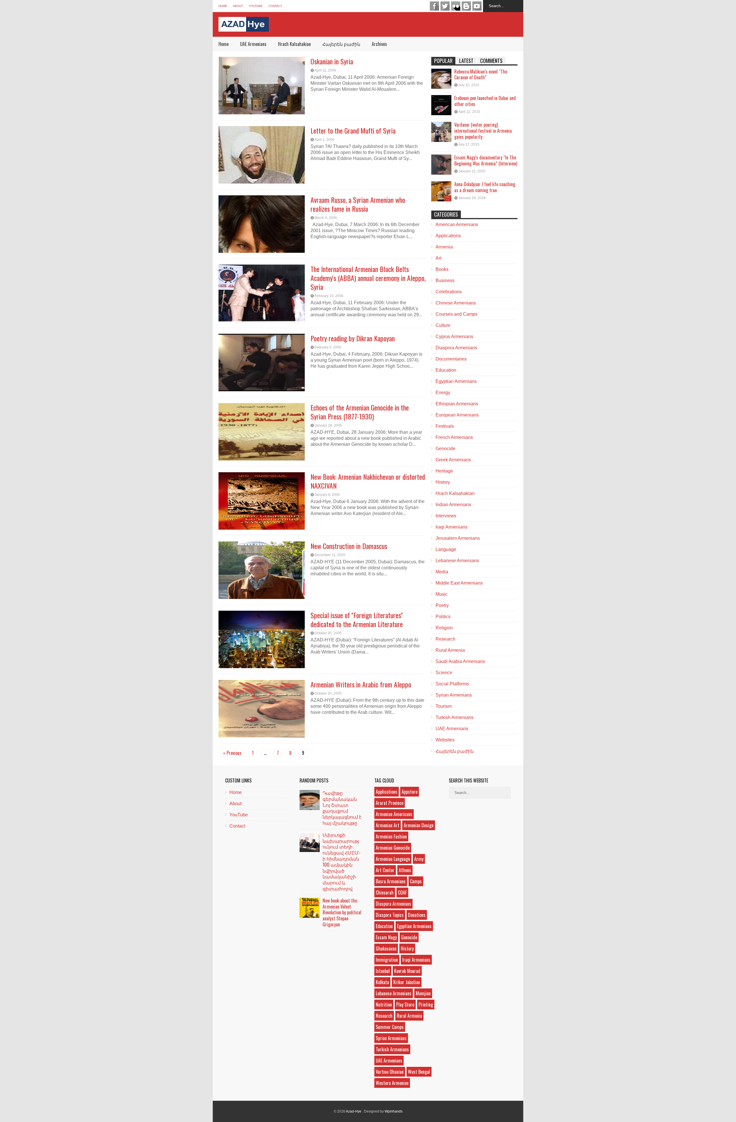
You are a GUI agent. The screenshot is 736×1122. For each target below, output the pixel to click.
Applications (448, 235)
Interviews (446, 515)
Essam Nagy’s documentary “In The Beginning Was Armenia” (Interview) (485, 160)
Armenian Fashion (391, 836)
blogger (466, 6)
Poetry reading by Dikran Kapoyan (352, 338)
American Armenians (457, 224)
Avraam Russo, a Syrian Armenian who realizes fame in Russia (357, 204)
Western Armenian (392, 1082)
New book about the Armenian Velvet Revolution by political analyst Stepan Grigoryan (342, 912)
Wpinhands (393, 1111)
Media (442, 571)
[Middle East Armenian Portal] (243, 27)
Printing (426, 1004)
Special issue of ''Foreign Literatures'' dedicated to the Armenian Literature (356, 619)
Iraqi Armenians (451, 527)
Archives (379, 44)
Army (418, 858)
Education (446, 370)
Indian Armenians (453, 504)
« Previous (232, 752)
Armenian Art (387, 825)
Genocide (445, 448)
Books (442, 269)
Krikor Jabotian (406, 982)
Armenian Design (419, 825)
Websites (445, 739)
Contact (275, 5)
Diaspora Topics (390, 914)
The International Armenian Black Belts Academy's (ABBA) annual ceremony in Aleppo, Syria (367, 278)
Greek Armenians (453, 459)
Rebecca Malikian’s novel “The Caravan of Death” (480, 74)
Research (445, 639)
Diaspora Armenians (456, 347)
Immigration (387, 959)
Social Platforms (452, 683)
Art (438, 258)
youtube (477, 6)
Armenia (444, 246)
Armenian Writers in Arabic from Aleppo (360, 684)
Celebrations (449, 291)
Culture (443, 325)
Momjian (423, 993)
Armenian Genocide (393, 847)
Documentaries (451, 358)
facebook (434, 6)
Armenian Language (393, 858)
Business (445, 280)
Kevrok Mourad (407, 970)
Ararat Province (389, 802)
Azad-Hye (354, 1111)
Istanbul (383, 970)
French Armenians (454, 437)
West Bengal (419, 1071)
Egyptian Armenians (456, 381)
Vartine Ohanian (390, 1071)
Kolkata (382, 982)
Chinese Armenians (456, 302)
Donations (416, 914)
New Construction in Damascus (348, 546)
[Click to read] (261, 85)
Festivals (445, 426)
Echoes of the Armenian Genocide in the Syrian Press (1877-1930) (359, 411)
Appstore (409, 791)
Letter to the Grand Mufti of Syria (353, 130)
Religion (444, 627)
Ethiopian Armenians (457, 403)
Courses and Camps (457, 314)
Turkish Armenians (455, 717)
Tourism (444, 706)
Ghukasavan (386, 948)
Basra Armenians (391, 881)
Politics (443, 616)
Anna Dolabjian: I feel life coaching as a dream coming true (484, 187)
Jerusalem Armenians (458, 538)
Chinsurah (385, 892)
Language (446, 549)
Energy (443, 392)
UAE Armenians (253, 44)
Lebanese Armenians (457, 560)
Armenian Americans (394, 814)
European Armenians (457, 414)
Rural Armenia (450, 650)
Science (444, 672)
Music (442, 594)
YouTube (256, 5)
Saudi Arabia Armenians (460, 661)
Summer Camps (390, 1026)
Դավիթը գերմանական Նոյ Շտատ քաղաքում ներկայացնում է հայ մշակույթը (342, 807)
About (238, 5)
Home (222, 5)
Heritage (444, 471)
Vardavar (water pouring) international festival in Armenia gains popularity (483, 130)
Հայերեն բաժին (341, 44)
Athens (405, 870)
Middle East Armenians (459, 583)
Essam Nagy (386, 937)
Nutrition (384, 1004)
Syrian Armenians (454, 695)
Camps (416, 881)
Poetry (442, 605)
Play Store (405, 1004)
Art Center (385, 870)
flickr (455, 6)
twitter (445, 6)
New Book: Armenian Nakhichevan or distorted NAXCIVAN (367, 481)
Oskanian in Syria (331, 61)
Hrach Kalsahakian (294, 44)
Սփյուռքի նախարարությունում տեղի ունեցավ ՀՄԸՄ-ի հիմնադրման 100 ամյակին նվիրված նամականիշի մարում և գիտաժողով (342, 861)
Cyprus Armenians (454, 336)
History (443, 482)
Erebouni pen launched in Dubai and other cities (485, 101)
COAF (402, 892)
